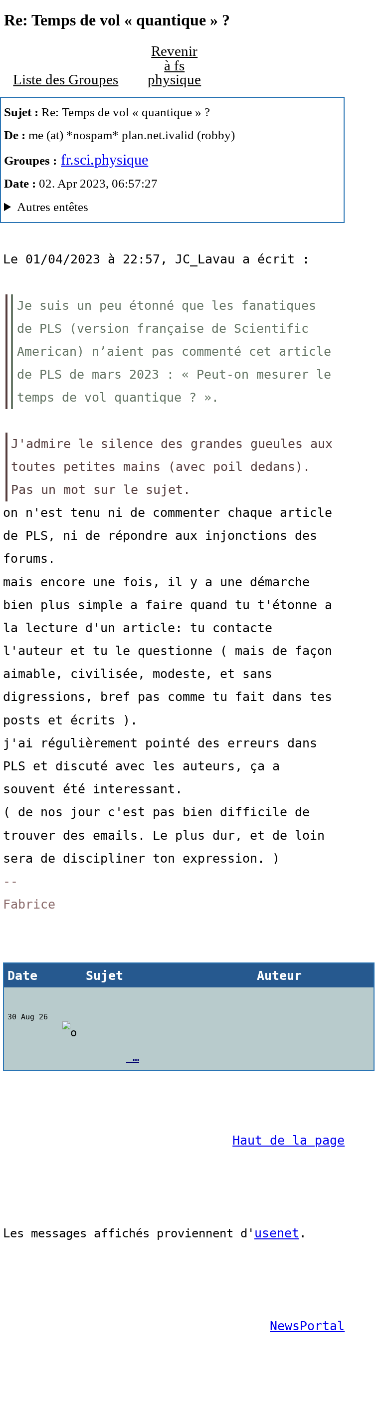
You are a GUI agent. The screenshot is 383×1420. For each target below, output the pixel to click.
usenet (276, 1233)
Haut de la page (288, 1140)
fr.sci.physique (104, 159)
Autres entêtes (52, 207)
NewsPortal (307, 1326)
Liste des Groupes (65, 79)
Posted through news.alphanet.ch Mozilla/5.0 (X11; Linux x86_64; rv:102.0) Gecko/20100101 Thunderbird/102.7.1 (150, 209)
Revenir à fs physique (174, 65)
